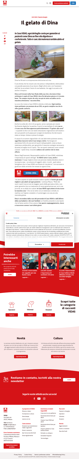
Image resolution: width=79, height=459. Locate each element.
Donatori (61, 419)
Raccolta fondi (63, 431)
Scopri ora (11, 315)
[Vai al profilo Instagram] (44, 399)
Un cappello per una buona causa (29, 274)
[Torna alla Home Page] (5, 3)
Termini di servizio (52, 456)
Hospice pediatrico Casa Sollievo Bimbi (47, 429)
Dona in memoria (27, 430)
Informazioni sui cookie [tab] (62, 218)
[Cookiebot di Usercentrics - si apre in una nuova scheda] (62, 213)
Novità (61, 423)
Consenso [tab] (16, 218)
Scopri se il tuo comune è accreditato (12, 446)
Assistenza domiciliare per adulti (48, 416)
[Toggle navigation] (50, 3)
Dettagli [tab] (39, 218)
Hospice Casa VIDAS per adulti (47, 420)
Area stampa (25, 416)
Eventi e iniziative (64, 428)
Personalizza (38, 244)
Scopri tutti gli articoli (21, 356)
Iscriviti (10, 274)
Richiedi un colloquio (47, 433)
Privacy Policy (18, 454)
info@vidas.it (12, 424)
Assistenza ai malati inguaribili (47, 410)
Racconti (62, 409)
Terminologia (44, 438)
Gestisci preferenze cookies (42, 454)
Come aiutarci (26, 423)
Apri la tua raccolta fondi (29, 433)
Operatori (61, 413)
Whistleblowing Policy (58, 454)
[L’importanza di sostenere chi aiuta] (49, 261)
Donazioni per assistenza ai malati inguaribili (29, 426)
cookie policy (34, 238)
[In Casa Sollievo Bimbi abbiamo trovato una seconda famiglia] (67, 261)
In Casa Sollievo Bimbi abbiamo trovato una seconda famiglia (66, 274)
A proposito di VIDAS (28, 409)
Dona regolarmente (27, 435)
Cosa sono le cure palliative (48, 413)
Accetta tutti (62, 244)
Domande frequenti (46, 435)
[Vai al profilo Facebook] (34, 399)
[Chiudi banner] (72, 213)
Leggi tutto (25, 277)
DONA (73, 3)
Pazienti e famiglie (64, 411)
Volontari (61, 416)
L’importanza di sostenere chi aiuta (47, 274)
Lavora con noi (26, 419)
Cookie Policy (28, 454)
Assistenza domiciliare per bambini (48, 425)
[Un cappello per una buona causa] (30, 261)
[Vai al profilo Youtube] (39, 399)
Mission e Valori (26, 411)
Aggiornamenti (63, 426)
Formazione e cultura (28, 413)
